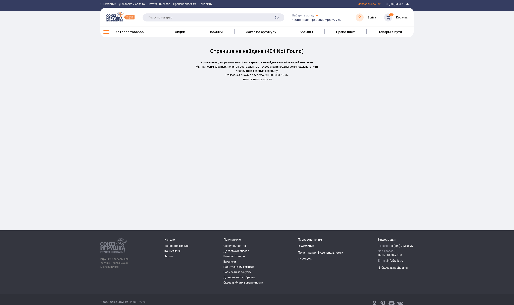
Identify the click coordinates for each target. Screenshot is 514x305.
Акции (180, 32)
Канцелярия (172, 251)
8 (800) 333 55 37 (402, 245)
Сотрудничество (159, 4)
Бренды (306, 32)
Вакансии (229, 261)
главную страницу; (265, 71)
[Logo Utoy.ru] (120, 16)
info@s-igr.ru (395, 260)
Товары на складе (176, 245)
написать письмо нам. (258, 79)
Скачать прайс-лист (394, 267)
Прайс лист (345, 32)
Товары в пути (390, 32)
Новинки (215, 32)
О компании (108, 4)
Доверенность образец (239, 277)
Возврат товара (234, 256)
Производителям (184, 4)
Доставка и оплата (132, 4)
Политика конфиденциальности (320, 252)
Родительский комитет (238, 266)
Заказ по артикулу (261, 32)
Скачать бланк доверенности (243, 282)
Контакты (205, 4)
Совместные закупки (237, 272)
